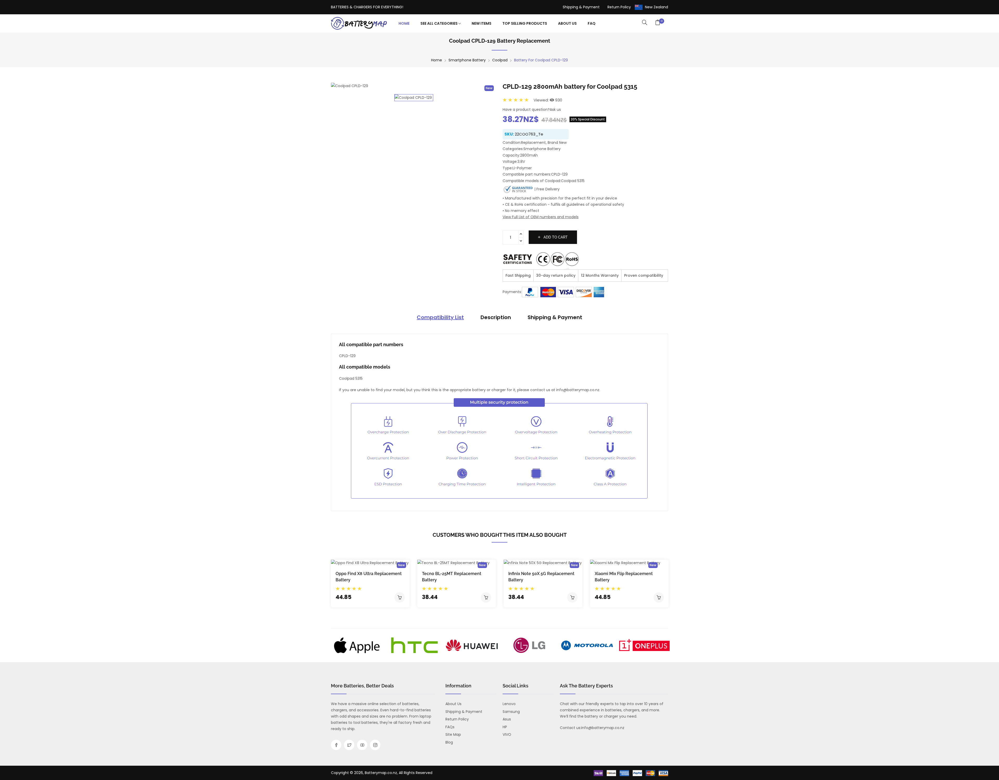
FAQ (591, 23)
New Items (481, 23)
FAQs (449, 727)
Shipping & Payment (581, 7)
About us (453, 703)
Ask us (555, 109)
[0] (657, 23)
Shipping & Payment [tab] (555, 317)
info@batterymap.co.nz (602, 727)
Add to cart (555, 237)
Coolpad (500, 60)
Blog (449, 742)
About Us (567, 23)
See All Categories (439, 23)
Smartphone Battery (467, 60)
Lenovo (509, 703)
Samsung (511, 711)
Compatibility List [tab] (440, 317)
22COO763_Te (529, 134)
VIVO (507, 734)
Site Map (453, 734)
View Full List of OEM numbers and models (541, 217)
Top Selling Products (524, 23)
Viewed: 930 (548, 100)
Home (404, 23)
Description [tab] (496, 317)
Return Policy (619, 7)
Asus (507, 719)
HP (505, 727)
